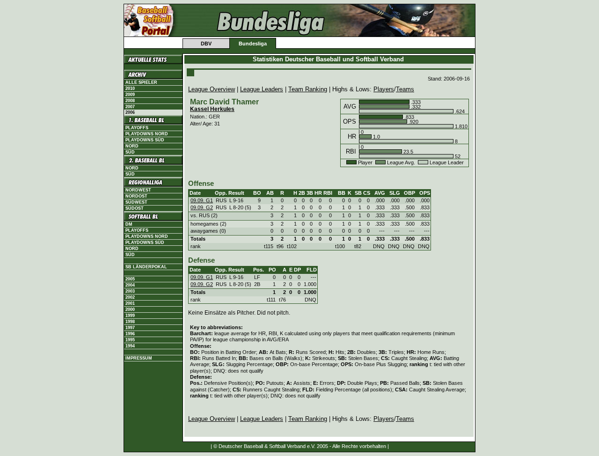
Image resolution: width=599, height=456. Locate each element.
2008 (130, 100)
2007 (130, 106)
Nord (132, 146)
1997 (130, 327)
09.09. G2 (201, 207)
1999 (130, 315)
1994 (130, 346)
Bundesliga (253, 43)
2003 (130, 291)
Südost (134, 208)
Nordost (136, 196)
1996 (130, 333)
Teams (405, 89)
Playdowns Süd (144, 140)
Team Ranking (307, 89)
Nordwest (138, 190)
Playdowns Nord (146, 134)
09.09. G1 (201, 200)
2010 (130, 88)
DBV (206, 43)
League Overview (211, 89)
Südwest (136, 202)
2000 (130, 309)
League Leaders (261, 89)
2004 (130, 285)
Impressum (138, 358)
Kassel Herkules (212, 109)
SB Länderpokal (146, 267)
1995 (130, 340)
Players (383, 89)
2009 (130, 94)
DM (128, 224)
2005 (130, 279)
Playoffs (136, 127)
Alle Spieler (141, 82)
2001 (130, 303)
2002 (130, 297)
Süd (130, 152)
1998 (130, 321)
